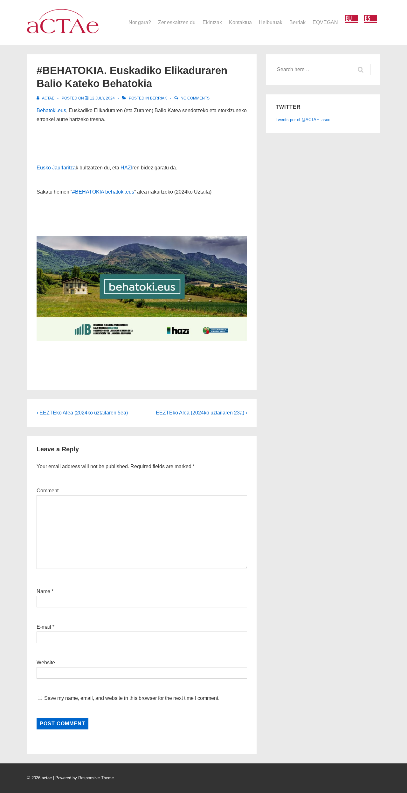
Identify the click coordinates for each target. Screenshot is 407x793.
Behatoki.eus (51, 110)
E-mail (44, 627)
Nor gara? (139, 22)
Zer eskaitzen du (177, 22)
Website (46, 662)
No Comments (195, 98)
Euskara (351, 19)
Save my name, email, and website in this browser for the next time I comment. (131, 698)
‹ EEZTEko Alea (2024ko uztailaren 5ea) (82, 412)
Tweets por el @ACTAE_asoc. (304, 119)
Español (370, 19)
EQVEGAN (325, 22)
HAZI (126, 167)
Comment (48, 490)
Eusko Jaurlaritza (56, 167)
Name (43, 591)
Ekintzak (212, 22)
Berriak (297, 22)
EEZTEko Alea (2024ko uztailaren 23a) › (201, 412)
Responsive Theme (96, 778)
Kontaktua (240, 22)
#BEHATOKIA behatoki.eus (103, 192)
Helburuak (270, 22)
